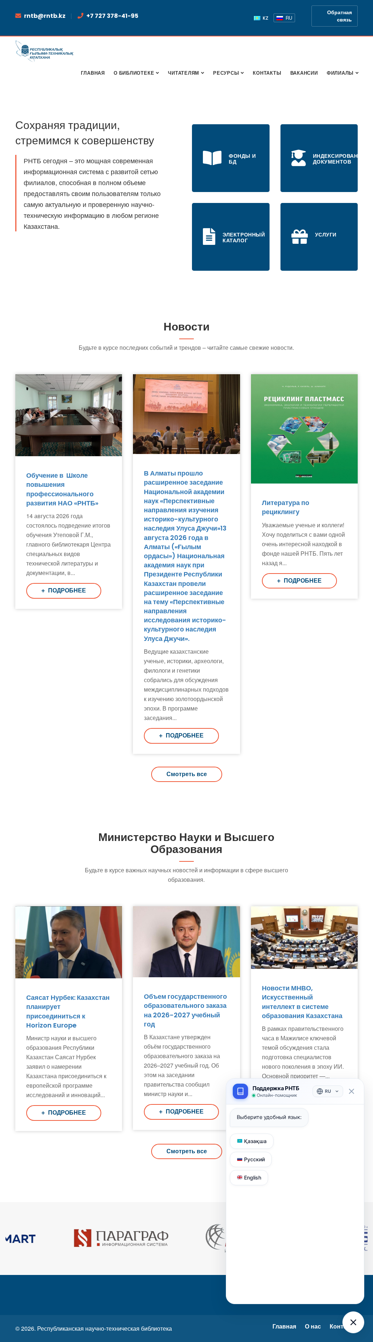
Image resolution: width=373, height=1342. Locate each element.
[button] (353, 1322)
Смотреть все (186, 774)
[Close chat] (351, 1091)
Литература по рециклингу (285, 507)
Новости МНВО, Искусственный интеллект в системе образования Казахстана (302, 1001)
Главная (284, 1326)
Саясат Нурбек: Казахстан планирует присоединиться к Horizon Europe (68, 1011)
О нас (313, 1326)
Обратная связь (339, 16)
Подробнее (66, 590)
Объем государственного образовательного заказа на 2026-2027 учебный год (185, 1010)
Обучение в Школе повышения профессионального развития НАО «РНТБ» (62, 489)
